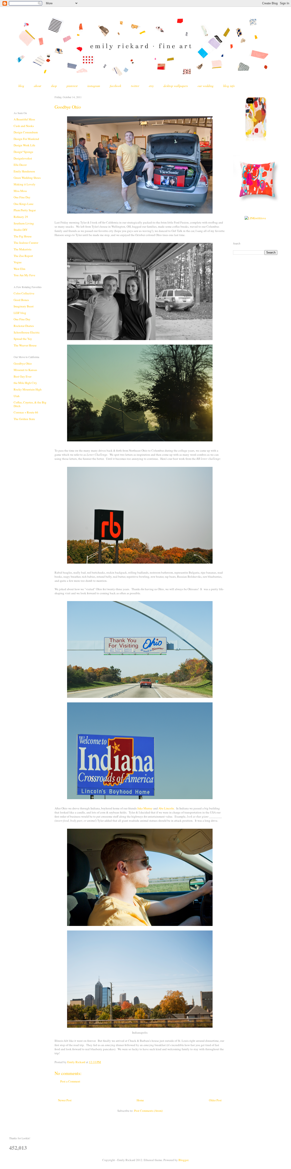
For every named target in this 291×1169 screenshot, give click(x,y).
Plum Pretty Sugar (25, 210)
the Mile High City (25, 383)
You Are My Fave (24, 275)
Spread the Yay (23, 339)
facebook (115, 86)
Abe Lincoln (166, 808)
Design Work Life (24, 145)
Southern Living (24, 223)
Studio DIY (21, 230)
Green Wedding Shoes (27, 178)
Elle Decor (20, 165)
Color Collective (24, 293)
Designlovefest (23, 158)
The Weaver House (25, 345)
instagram (93, 86)
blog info (229, 86)
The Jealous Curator (26, 243)
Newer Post (65, 1100)
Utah (17, 396)
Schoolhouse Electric (27, 332)
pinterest (72, 86)
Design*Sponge (23, 152)
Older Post (215, 1100)
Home (140, 1100)
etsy (151, 86)
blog (21, 86)
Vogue (18, 262)
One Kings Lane (23, 204)
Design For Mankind (26, 139)
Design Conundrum (26, 132)
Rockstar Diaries (24, 326)
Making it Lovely (24, 184)
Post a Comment (70, 1081)
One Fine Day (22, 197)
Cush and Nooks (24, 126)
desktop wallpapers (175, 86)
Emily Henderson (24, 171)
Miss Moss (20, 191)
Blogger (183, 1160)
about (37, 86)
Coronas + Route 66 (26, 412)
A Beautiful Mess (24, 119)
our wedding (205, 86)
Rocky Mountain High (28, 389)
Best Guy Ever (22, 376)
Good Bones (21, 300)
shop (54, 86)
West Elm (19, 269)
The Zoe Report (23, 256)
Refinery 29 (21, 217)
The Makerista (22, 249)
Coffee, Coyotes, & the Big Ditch (30, 404)
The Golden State (24, 419)
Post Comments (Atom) (148, 1111)
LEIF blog (20, 313)
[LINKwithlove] (255, 218)
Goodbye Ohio (23, 363)
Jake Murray (145, 808)
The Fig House (23, 236)
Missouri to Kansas (25, 370)
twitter (135, 86)
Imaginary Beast (24, 306)
